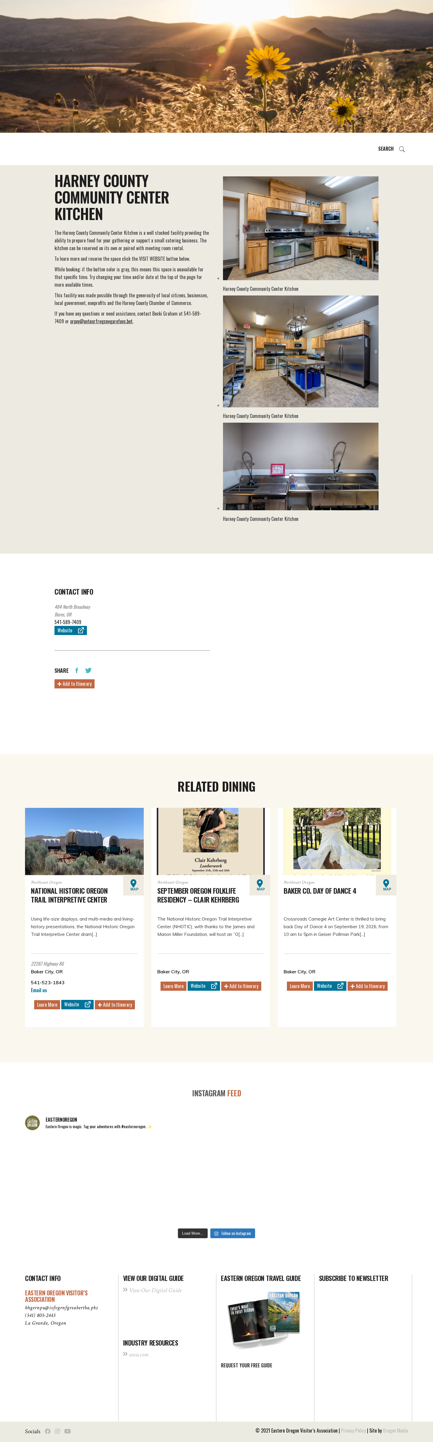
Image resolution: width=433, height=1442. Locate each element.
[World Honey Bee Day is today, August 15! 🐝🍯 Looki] (62, 1158)
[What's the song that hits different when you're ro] (371, 1202)
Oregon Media (395, 1430)
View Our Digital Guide (155, 1290)
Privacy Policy (353, 1430)
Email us (39, 990)
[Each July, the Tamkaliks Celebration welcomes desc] (371, 1158)
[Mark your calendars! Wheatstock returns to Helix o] (139, 1158)
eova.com (138, 1354)
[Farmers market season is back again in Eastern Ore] (294, 1202)
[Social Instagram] (57, 1431)
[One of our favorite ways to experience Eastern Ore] (294, 1158)
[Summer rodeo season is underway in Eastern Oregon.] (139, 1202)
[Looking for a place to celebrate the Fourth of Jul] (216, 1202)
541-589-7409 (67, 622)
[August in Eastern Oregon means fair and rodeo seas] (216, 1158)
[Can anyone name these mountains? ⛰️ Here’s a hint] (62, 1202)
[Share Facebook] (76, 670)
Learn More (47, 1004)
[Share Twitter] (88, 670)
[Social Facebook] (48, 1431)
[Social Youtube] (67, 1431)
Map (134, 889)
